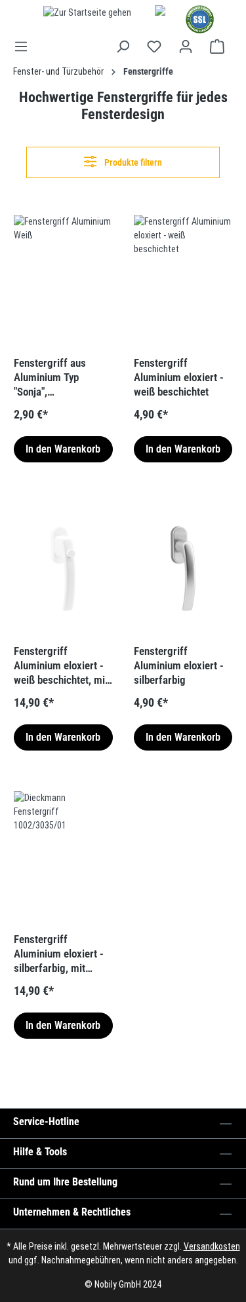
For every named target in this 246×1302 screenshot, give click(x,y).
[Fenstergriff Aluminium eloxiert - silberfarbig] (183, 568)
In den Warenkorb (63, 449)
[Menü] (25, 46)
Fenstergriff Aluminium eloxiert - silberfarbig (179, 665)
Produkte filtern (132, 162)
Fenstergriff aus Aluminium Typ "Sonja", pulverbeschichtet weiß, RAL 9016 (53, 377)
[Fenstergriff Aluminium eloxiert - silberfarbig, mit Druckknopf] (63, 856)
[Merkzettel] (154, 46)
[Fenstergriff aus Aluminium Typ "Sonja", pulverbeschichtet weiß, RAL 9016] (63, 280)
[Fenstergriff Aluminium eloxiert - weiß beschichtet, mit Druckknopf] (63, 568)
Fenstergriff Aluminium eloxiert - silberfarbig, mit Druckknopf (59, 954)
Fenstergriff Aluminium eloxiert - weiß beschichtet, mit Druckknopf (61, 665)
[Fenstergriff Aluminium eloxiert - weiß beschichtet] (183, 280)
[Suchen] (122, 46)
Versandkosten (212, 1246)
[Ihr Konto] (185, 46)
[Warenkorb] (217, 46)
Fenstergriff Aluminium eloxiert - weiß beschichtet (179, 377)
